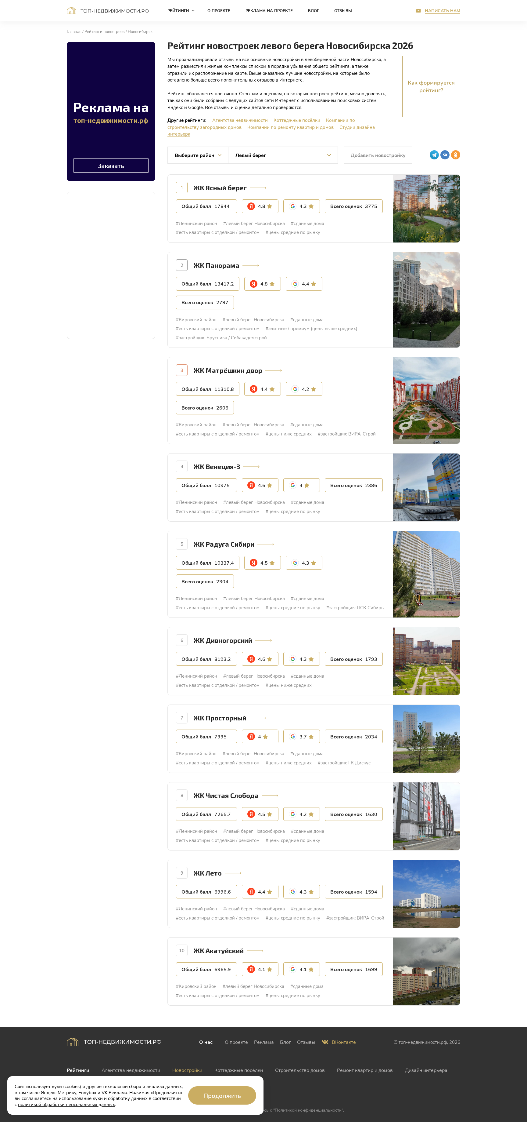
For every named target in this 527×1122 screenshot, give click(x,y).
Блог (285, 1042)
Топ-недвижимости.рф (108, 10)
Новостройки (187, 1070)
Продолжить (222, 1095)
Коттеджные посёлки (297, 120)
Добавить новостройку (378, 155)
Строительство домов (300, 1070)
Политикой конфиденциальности (308, 1110)
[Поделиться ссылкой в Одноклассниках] (455, 154)
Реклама (264, 1042)
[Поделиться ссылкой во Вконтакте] (445, 154)
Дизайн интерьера (426, 1070)
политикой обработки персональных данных (66, 1104)
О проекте (236, 1042)
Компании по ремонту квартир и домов (290, 127)
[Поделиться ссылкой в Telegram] (434, 154)
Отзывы (306, 1042)
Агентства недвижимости (240, 120)
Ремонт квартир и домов (365, 1070)
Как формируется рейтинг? (431, 86)
